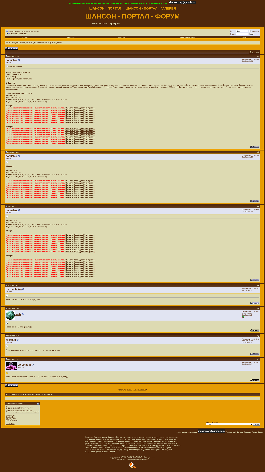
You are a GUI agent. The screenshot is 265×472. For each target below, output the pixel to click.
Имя (231, 31)
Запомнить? (255, 31)
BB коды (9, 415)
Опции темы (254, 52)
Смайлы (9, 417)
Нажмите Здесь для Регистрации (80, 108)
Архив (254, 432)
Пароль (233, 34)
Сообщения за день (187, 37)
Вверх (260, 432)
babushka (12, 60)
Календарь (121, 37)
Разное (30, 31)
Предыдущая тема (125, 389)
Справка (25, 37)
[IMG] (8, 418)
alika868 (11, 339)
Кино (37, 31)
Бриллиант (24, 364)
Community (71, 37)
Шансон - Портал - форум (17, 31)
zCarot (152, 458)
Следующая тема (140, 389)
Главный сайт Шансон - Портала (238, 432)
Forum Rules (10, 424)
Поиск (244, 37)
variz (18, 314)
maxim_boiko (14, 289)
